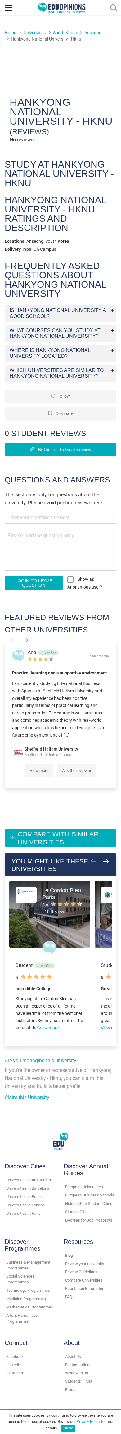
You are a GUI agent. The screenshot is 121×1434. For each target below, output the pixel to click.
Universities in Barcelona (27, 1188)
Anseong (92, 32)
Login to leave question (33, 583)
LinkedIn (13, 1365)
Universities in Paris (23, 1213)
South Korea (65, 32)
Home (10, 32)
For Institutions (78, 1365)
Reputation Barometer (84, 1288)
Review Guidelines (81, 1271)
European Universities (84, 1186)
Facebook (15, 1356)
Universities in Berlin (24, 1196)
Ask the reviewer (76, 770)
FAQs (69, 1297)
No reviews (22, 140)
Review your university (84, 1263)
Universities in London (25, 1205)
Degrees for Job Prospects (88, 1220)
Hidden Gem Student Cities (88, 1203)
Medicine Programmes (26, 1298)
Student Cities (77, 1211)
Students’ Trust (78, 1381)
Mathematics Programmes (29, 1307)
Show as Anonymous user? (84, 583)
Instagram (15, 1373)
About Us (73, 1356)
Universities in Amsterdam (29, 1180)
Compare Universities (83, 1280)
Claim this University (27, 1097)
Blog (69, 1255)
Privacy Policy (88, 1421)
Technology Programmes (28, 1290)
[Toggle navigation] (8, 7)
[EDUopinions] (62, 7)
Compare (64, 413)
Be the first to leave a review (64, 449)
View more (39, 770)
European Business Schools (89, 1195)
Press (70, 1389)
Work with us (76, 1373)
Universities (35, 32)
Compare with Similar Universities (58, 837)
